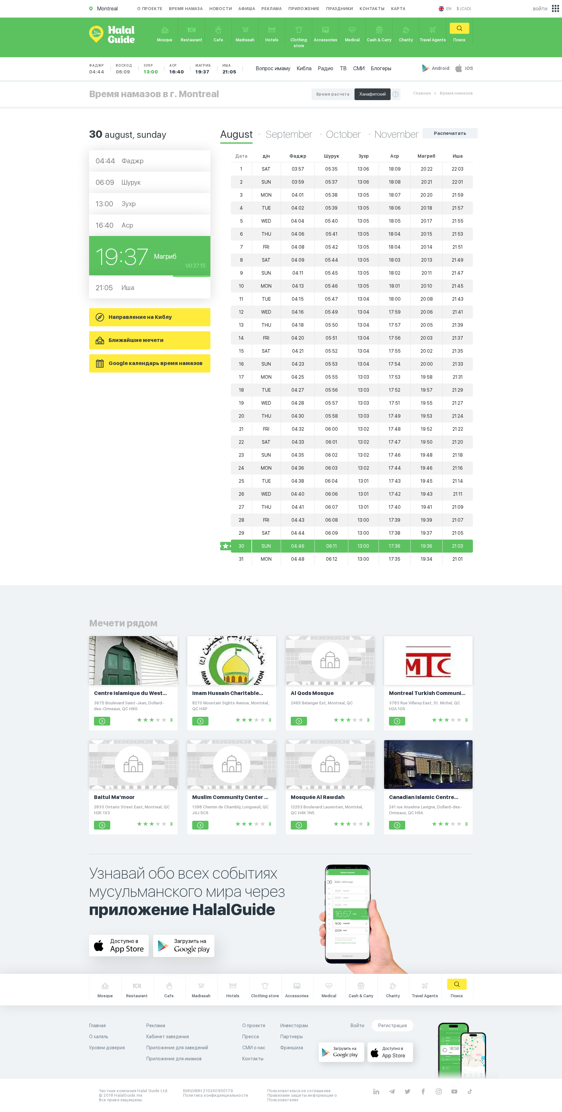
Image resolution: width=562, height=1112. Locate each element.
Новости (220, 9)
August (236, 134)
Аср (176, 68)
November (397, 134)
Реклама (271, 9)
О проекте (150, 9)
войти (540, 9)
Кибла (304, 68)
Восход (124, 68)
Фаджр (96, 68)
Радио (325, 68)
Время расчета (333, 94)
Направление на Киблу (140, 317)
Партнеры (291, 1036)
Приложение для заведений (177, 1047)
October (344, 134)
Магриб (203, 68)
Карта (398, 9)
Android (441, 68)
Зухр (151, 68)
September (290, 134)
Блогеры (381, 68)
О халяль (98, 1036)
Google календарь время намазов (156, 363)
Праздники (339, 9)
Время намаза (186, 9)
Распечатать (450, 133)
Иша (229, 68)
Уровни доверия (107, 1047)
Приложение (304, 9)
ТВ (343, 68)
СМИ (359, 68)
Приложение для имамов (174, 1058)
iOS (469, 68)
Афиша (246, 9)
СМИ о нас (253, 1047)
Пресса (250, 1036)
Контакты (372, 9)
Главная (422, 93)
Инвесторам (294, 1025)
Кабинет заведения (167, 1036)
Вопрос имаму (273, 68)
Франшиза (291, 1047)
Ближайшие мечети (136, 340)
